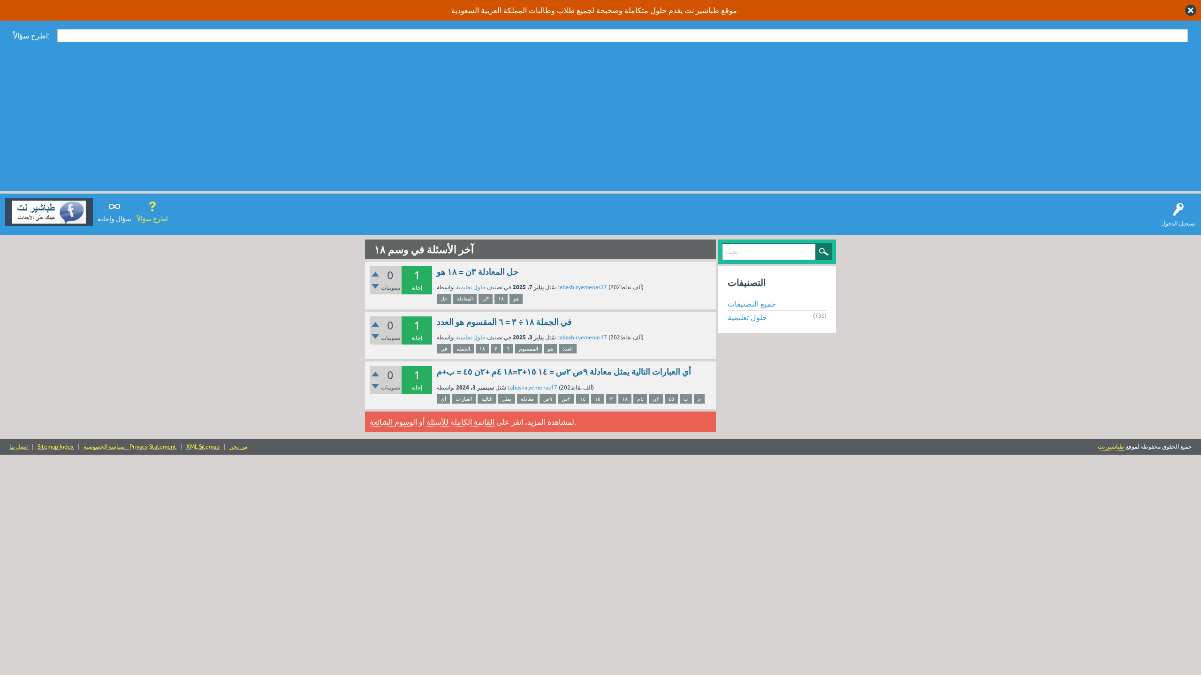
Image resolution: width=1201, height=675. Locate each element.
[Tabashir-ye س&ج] (49, 212)
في (444, 349)
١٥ (597, 399)
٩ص (547, 399)
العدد (567, 349)
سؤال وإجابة (114, 219)
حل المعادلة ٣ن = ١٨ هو (477, 272)
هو (516, 298)
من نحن (238, 447)
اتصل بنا (18, 447)
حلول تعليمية (471, 287)
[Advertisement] (600, 116)
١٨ (501, 298)
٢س (566, 399)
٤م (640, 399)
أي (443, 399)
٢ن (656, 399)
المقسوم (528, 349)
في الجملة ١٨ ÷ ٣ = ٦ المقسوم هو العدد (504, 322)
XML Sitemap (203, 447)
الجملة (463, 349)
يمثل (506, 399)
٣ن (485, 298)
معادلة (527, 399)
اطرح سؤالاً (152, 219)
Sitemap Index (56, 447)
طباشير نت (1111, 446)
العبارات (464, 399)
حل (444, 298)
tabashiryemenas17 (582, 287)
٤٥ (671, 399)
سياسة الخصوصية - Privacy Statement (130, 447)
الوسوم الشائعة (393, 422)
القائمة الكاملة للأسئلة (460, 422)
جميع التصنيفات (752, 304)
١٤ (582, 399)
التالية (487, 399)
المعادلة (465, 298)
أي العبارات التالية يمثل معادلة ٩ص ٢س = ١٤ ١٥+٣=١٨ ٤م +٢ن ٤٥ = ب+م (564, 371)
